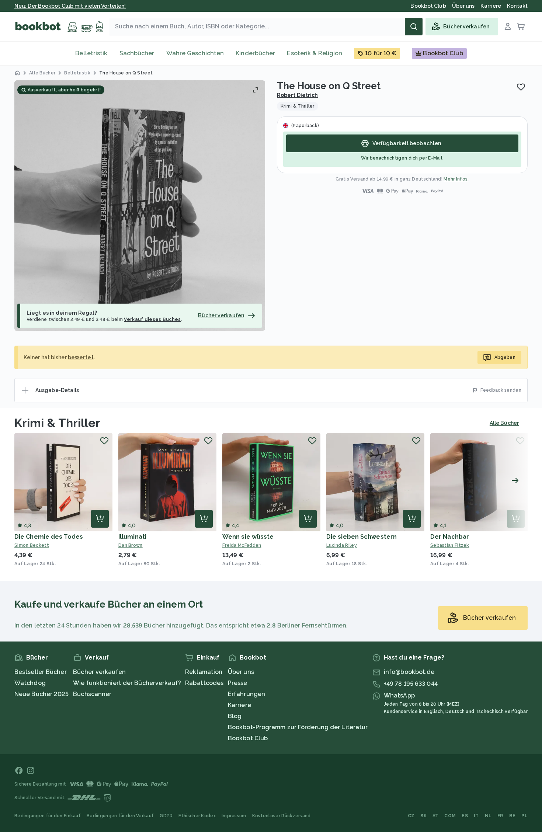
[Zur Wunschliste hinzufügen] (521, 87)
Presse (237, 682)
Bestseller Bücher (40, 671)
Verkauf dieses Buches (152, 319)
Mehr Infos (456, 179)
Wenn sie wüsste (248, 536)
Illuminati (132, 536)
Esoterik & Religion (314, 53)
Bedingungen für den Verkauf (120, 815)
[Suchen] (414, 26)
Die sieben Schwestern (361, 536)
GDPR (166, 815)
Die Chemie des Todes (48, 536)
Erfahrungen (246, 694)
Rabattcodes (204, 682)
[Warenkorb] (521, 26)
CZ (411, 815)
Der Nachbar (449, 536)
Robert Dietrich (297, 95)
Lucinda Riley (341, 545)
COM (450, 815)
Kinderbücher (255, 53)
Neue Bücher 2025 (41, 694)
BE (512, 815)
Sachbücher (136, 53)
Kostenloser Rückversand (281, 815)
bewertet (81, 357)
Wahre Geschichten (195, 53)
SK (423, 815)
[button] (139, 205)
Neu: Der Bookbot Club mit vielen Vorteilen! (70, 6)
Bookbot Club (248, 738)
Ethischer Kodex (197, 815)
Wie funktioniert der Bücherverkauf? (127, 682)
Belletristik (91, 53)
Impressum (234, 815)
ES (465, 815)
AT (435, 815)
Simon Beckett (31, 545)
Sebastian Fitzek (449, 545)
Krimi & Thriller (57, 423)
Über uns (241, 671)
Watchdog (30, 682)
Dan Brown (130, 545)
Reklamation (203, 671)
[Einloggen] (507, 26)
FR (500, 815)
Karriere (239, 705)
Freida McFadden (241, 545)
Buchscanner (92, 694)
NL (488, 815)
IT (476, 815)
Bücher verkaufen (99, 671)
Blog (235, 716)
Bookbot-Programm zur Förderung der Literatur (298, 727)
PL (524, 815)
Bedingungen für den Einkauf (47, 815)
